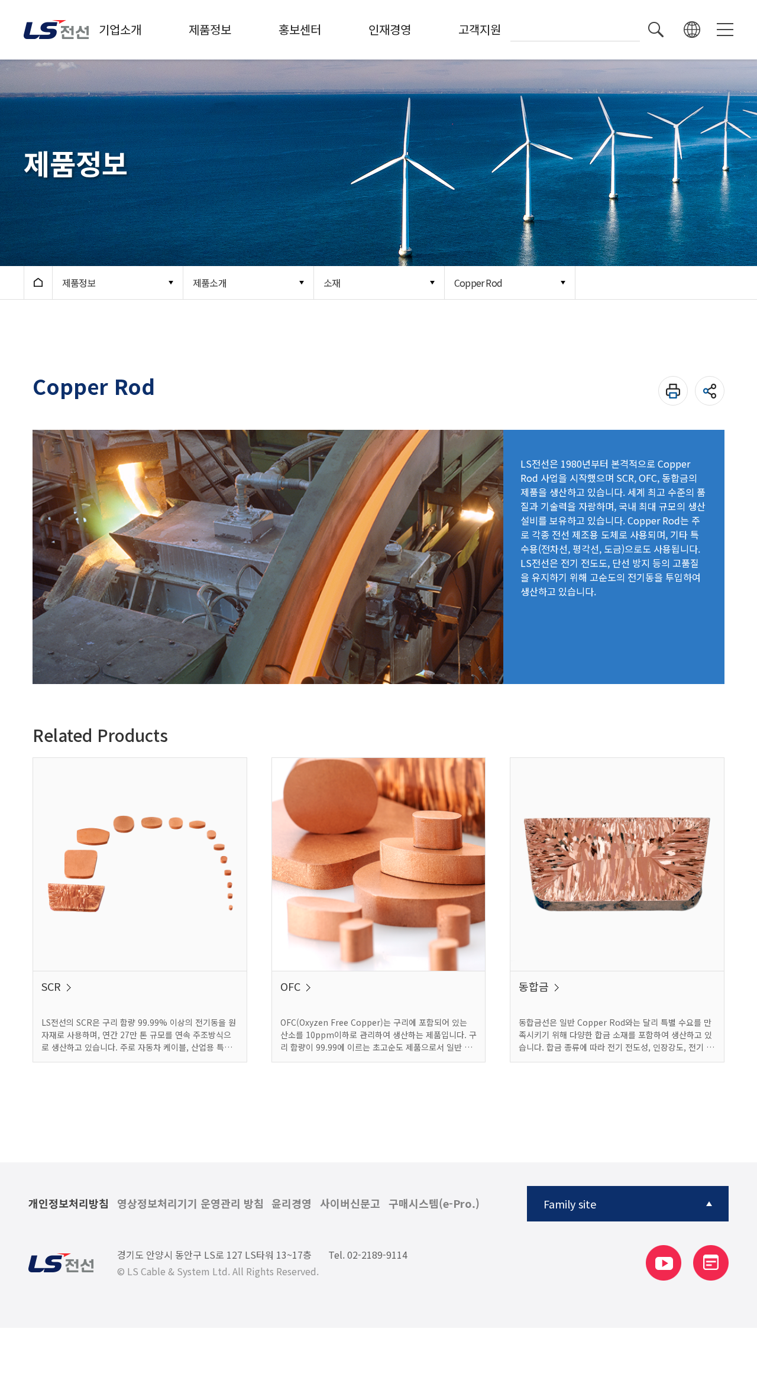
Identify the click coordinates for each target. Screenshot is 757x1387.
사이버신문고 (350, 1203)
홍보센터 (300, 29)
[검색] (656, 29)
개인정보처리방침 (68, 1203)
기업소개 (120, 29)
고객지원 (479, 29)
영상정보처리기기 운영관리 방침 (190, 1203)
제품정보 (210, 29)
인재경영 (389, 29)
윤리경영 (291, 1203)
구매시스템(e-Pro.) (434, 1203)
